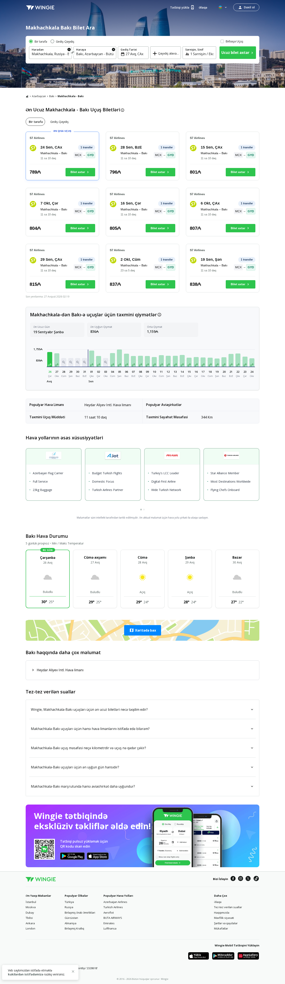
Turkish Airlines (113, 907)
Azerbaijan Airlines (115, 902)
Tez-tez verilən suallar (228, 907)
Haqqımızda (221, 912)
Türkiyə (69, 902)
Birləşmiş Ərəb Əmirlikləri (80, 912)
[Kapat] (73, 972)
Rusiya (69, 907)
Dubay (30, 912)
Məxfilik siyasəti (224, 918)
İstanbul (31, 902)
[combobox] (50, 54)
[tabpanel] (142, 214)
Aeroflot (108, 912)
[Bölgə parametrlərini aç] (223, 7)
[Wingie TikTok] (256, 879)
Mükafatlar (221, 928)
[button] (49, 359)
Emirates (109, 923)
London (30, 928)
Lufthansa (109, 928)
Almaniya (70, 923)
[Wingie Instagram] (240, 879)
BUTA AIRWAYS (112, 918)
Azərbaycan (39, 96)
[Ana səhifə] (27, 96)
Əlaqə (217, 902)
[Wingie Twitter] (248, 879)
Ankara (30, 923)
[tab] (35, 122)
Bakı (51, 96)
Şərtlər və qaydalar (226, 923)
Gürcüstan (71, 918)
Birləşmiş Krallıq (74, 928)
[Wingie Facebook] (233, 879)
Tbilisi (29, 918)
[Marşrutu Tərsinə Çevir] (72, 53)
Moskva (31, 907)
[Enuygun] (40, 7)
